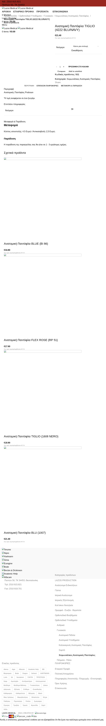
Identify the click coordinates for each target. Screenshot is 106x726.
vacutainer (20, 677)
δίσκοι (45, 685)
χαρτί (43, 705)
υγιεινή (25, 705)
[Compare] (21, 238)
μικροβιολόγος (22, 697)
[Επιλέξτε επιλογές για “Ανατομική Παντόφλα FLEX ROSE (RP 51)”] (7, 335)
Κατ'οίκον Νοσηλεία (64, 605)
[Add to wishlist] (28, 238)
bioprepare (8, 673)
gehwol (34, 673)
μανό (40, 693)
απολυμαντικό (41, 681)
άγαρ (5, 681)
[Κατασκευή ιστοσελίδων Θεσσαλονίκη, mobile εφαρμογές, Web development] (40, 713)
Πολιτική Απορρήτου (64, 674)
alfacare (22, 669)
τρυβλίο (16, 705)
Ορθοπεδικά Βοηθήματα (66, 615)
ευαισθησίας (37, 689)
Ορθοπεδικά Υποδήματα (30, 16)
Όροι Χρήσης (61, 683)
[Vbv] (34, 716)
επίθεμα (26, 689)
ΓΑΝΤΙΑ (30, 677)
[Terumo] (6, 549)
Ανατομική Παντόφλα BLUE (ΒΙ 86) (26, 243)
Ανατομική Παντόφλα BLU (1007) (25, 532)
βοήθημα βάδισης (20, 685)
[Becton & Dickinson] (12, 570)
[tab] (29, 86)
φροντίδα (34, 705)
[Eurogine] (7, 563)
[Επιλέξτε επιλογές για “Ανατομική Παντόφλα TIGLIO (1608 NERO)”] (7, 431)
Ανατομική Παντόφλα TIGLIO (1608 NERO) (31, 436)
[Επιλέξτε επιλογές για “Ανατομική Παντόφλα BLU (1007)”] (7, 527)
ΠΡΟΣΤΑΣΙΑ (40, 677)
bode (17, 673)
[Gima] (5, 560)
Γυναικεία (48, 16)
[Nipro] (5, 553)
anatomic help (33, 669)
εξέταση (17, 689)
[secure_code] (24, 716)
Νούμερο (60, 47)
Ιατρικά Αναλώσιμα (63, 595)
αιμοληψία (14, 681)
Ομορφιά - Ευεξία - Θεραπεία (68, 610)
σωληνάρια (38, 701)
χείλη (5, 709)
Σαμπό (62, 650)
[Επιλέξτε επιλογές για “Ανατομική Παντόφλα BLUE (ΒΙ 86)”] (7, 238)
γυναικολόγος (35, 685)
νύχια (45, 697)
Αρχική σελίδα (10, 16)
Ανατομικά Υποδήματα (69, 640)
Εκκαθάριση (77, 50)
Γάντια (58, 590)
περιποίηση (18, 701)
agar (13, 669)
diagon (25, 673)
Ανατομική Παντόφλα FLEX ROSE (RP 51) (31, 340)
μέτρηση (31, 693)
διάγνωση (7, 689)
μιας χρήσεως (9, 697)
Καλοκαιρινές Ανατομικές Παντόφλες (75, 645)
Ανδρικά (60, 625)
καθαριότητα (20, 693)
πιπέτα (28, 701)
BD (43, 669)
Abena (6, 669)
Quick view (14, 238)
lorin (5, 677)
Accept (5, 724)
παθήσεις (7, 701)
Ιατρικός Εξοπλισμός (64, 600)
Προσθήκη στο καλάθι (78, 67)
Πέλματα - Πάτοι (64, 660)
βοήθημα (7, 685)
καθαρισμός (8, 693)
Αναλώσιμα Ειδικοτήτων (66, 585)
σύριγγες (7, 705)
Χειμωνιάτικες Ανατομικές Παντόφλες (72, 16)
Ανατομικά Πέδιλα (67, 635)
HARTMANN (44, 673)
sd (12, 677)
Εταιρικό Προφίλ (62, 669)
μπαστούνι (35, 697)
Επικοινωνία (60, 688)
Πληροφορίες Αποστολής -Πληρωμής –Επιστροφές (78, 679)
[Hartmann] (7, 556)
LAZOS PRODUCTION (65, 580)
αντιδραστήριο (27, 681)
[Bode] (5, 567)
